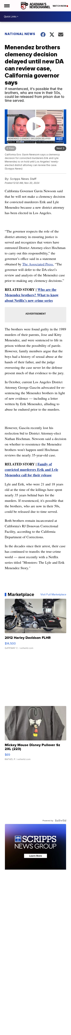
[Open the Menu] (6, 5)
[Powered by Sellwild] (60, 820)
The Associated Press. (38, 264)
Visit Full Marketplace (53, 594)
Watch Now (59, 6)
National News (20, 34)
